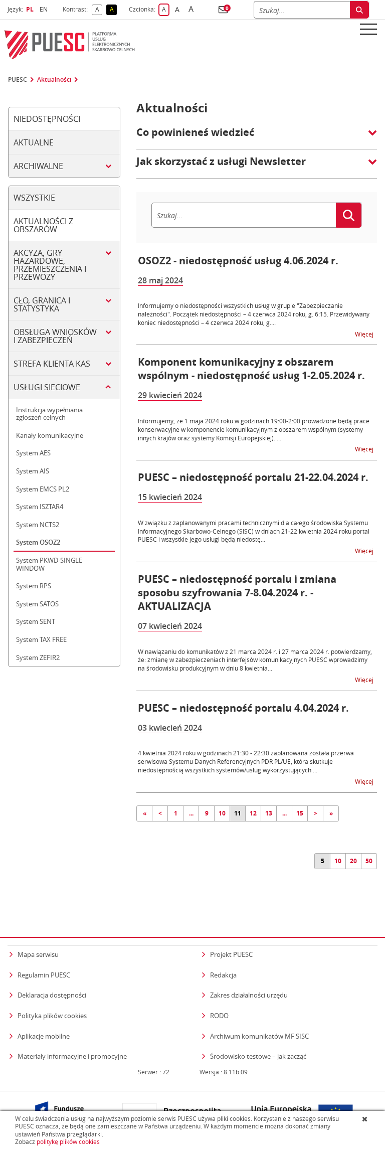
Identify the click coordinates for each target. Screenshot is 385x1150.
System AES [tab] (33, 452)
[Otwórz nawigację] (368, 29)
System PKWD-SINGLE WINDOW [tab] (49, 564)
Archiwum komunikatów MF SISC (259, 1036)
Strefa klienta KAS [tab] (52, 363)
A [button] (98, 10)
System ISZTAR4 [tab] (39, 506)
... (191, 813)
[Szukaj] (359, 10)
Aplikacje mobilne (44, 1036)
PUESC (17, 80)
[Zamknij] (365, 1119)
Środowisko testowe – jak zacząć (258, 1056)
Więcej (365, 334)
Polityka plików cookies (52, 1015)
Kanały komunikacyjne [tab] (49, 435)
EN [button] (45, 9)
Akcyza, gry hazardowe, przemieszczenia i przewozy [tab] (50, 264)
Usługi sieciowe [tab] (47, 387)
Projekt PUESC (231, 954)
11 (237, 813)
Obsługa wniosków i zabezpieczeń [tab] (55, 336)
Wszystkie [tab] (34, 197)
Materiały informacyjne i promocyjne (72, 1056)
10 (222, 813)
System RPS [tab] (33, 585)
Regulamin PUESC (44, 974)
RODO (219, 1015)
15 (299, 813)
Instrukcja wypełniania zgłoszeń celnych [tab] (49, 413)
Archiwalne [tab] (38, 166)
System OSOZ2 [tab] (38, 542)
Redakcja (223, 974)
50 (368, 861)
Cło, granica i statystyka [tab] (42, 304)
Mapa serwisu (38, 954)
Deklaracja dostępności (52, 995)
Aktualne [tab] (34, 142)
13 (268, 813)
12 (253, 813)
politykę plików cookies (68, 1141)
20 (353, 861)
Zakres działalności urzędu (249, 995)
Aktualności (54, 80)
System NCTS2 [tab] (37, 524)
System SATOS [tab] (37, 603)
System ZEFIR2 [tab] (38, 657)
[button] (223, 10)
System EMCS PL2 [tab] (42, 489)
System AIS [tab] (32, 470)
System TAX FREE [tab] (41, 639)
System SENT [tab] (35, 621)
